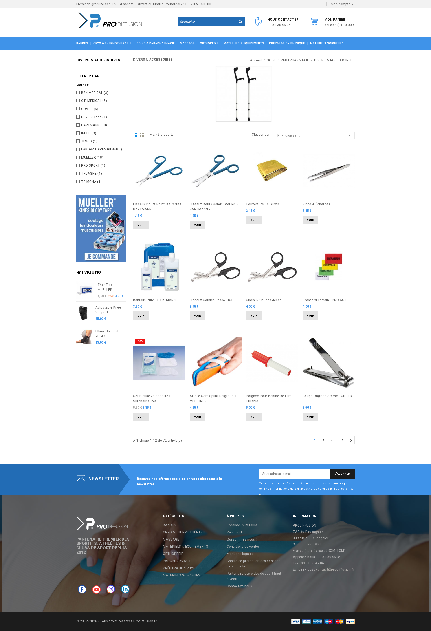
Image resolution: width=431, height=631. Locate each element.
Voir (141, 225)
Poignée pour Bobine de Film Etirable (269, 398)
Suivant (351, 440)
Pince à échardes (316, 204)
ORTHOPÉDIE (209, 43)
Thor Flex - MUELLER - (106, 287)
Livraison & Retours (242, 525)
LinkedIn (125, 589)
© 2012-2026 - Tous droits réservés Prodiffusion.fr (116, 621)
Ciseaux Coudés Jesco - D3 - (212, 300)
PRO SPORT (93, 165)
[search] (240, 21)
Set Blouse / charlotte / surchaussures (152, 398)
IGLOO (88, 133)
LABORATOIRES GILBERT (103, 149)
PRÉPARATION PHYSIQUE (287, 43)
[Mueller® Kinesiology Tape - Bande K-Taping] (101, 228)
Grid (135, 135)
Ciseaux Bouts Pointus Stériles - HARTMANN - (158, 206)
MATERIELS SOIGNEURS (327, 43)
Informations (306, 516)
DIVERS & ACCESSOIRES (98, 60)
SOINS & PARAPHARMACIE (156, 43)
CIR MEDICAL (94, 101)
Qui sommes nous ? (242, 539)
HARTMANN (94, 125)
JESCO (89, 141)
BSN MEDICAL (94, 93)
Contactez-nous (239, 586)
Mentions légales (240, 554)
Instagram (110, 589)
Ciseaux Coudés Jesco (263, 300)
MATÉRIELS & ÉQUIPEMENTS (244, 43)
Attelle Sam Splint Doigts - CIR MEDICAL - (214, 398)
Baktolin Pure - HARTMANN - (155, 300)
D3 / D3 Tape (94, 117)
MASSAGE (187, 43)
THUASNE (91, 173)
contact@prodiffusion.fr (335, 569)
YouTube (96, 589)
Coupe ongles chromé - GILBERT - (328, 398)
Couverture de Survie (263, 204)
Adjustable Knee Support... (108, 310)
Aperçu (179, 150)
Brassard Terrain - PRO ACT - (326, 300)
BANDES (82, 43)
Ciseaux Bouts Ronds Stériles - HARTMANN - (214, 206)
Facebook (82, 589)
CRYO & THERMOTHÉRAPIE (112, 43)
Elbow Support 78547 (106, 333)
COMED (89, 109)
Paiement (234, 532)
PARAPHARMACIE (177, 561)
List (142, 135)
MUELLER (92, 157)
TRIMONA (91, 181)
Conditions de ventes (243, 546)
